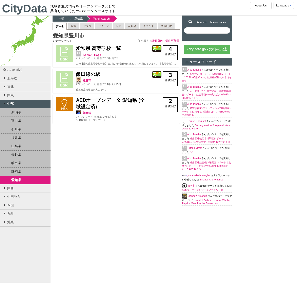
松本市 (191, 185)
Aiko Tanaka (194, 69)
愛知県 (16, 180)
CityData (24, 8)
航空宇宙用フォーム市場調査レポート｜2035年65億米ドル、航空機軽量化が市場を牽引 (207, 77)
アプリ (87, 26)
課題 (74, 26)
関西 (10, 188)
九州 (10, 213)
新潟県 (16, 112)
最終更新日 (172, 40)
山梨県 (16, 146)
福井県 (16, 137)
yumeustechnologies (199, 175)
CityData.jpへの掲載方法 (207, 49)
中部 (10, 103)
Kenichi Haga (92, 54)
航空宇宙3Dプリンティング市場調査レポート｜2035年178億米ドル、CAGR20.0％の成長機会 (207, 112)
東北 (10, 87)
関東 (10, 95)
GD (191, 152)
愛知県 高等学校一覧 (98, 48)
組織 (118, 26)
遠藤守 (87, 80)
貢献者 (132, 26)
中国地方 (13, 196)
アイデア (103, 26)
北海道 (12, 78)
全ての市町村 (12, 70)
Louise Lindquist (196, 121)
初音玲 (87, 113)
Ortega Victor (194, 148)
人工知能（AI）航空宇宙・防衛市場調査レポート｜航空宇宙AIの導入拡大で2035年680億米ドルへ (206, 94)
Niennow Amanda (197, 196)
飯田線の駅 (88, 74)
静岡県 (16, 171)
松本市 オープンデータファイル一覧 (202, 190)
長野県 (16, 154)
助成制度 (166, 26)
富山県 (16, 120)
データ (60, 26)
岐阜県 (16, 163)
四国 (10, 205)
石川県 (16, 129)
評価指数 (158, 40)
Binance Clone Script (211, 179)
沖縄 (10, 222)
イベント (148, 26)
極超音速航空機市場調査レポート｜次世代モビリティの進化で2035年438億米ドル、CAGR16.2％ (206, 166)
